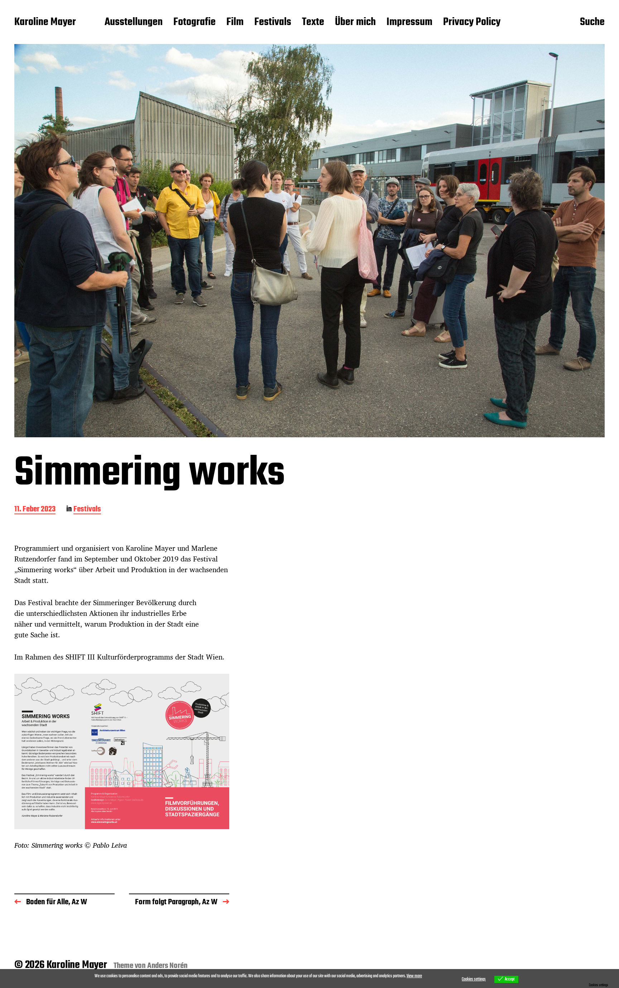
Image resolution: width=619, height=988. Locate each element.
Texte (313, 22)
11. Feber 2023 (35, 509)
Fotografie (194, 22)
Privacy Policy (471, 22)
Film (235, 22)
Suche (592, 22)
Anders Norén (167, 966)
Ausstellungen (134, 22)
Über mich (355, 22)
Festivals (272, 22)
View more (414, 976)
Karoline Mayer (45, 22)
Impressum (409, 22)
